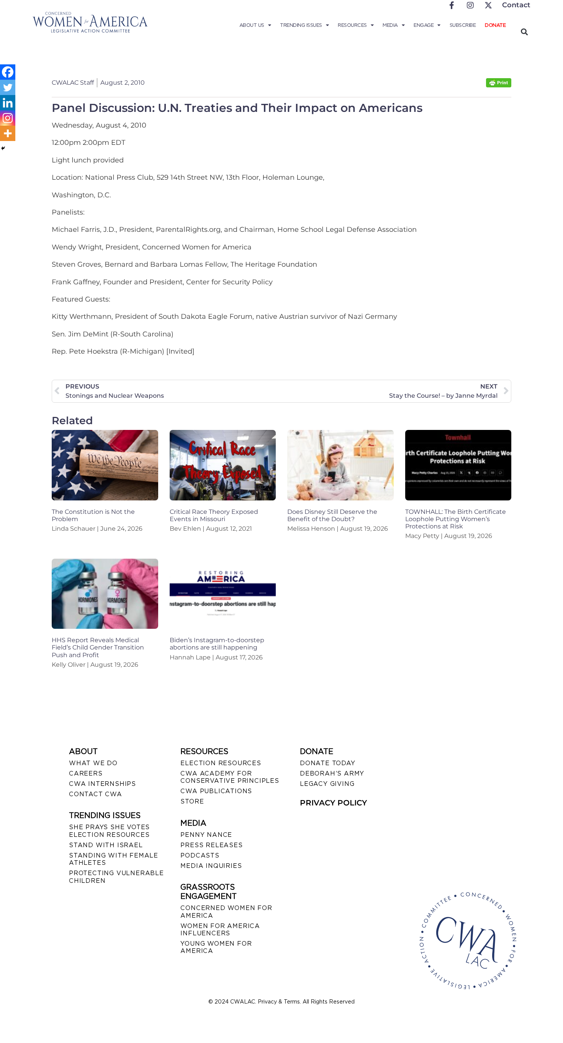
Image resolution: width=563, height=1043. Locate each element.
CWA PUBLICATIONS (216, 791)
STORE (192, 801)
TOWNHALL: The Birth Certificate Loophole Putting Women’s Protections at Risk (455, 519)
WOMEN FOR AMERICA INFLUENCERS (220, 929)
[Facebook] (7, 72)
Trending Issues (301, 25)
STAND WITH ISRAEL (106, 845)
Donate (495, 25)
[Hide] (3, 148)
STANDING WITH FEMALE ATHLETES (113, 859)
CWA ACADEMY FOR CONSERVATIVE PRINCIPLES (229, 777)
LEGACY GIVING (327, 783)
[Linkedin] (7, 102)
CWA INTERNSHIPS (102, 783)
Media (390, 25)
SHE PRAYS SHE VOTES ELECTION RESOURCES (109, 830)
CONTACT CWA (95, 794)
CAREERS (86, 773)
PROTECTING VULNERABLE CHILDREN (116, 876)
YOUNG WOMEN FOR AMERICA (216, 947)
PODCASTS (199, 855)
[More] (7, 133)
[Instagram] (7, 118)
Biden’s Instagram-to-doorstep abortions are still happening (217, 643)
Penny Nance (206, 834)
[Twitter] (7, 87)
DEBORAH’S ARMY (332, 773)
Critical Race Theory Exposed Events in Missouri (214, 515)
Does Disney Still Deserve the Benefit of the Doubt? (332, 515)
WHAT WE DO (93, 763)
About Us (251, 25)
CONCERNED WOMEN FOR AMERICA (226, 911)
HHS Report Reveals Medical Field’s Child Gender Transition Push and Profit (98, 647)
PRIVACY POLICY (333, 802)
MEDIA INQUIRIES (211, 865)
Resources (352, 25)
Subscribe (463, 25)
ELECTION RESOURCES (220, 763)
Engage (424, 25)
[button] (524, 31)
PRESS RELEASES (211, 845)
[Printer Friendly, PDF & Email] (498, 85)
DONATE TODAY (327, 763)
